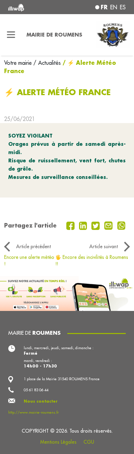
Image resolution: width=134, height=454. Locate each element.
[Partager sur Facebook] (71, 225)
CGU (88, 442)
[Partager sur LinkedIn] (84, 225)
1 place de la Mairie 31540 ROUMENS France (62, 378)
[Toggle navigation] (11, 35)
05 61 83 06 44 (36, 389)
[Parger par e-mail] (109, 225)
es (123, 7)
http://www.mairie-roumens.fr (33, 412)
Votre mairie (18, 62)
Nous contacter (41, 401)
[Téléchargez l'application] (67, 293)
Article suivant (103, 246)
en (113, 7)
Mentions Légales (58, 442)
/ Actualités (47, 62)
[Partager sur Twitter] (96, 225)
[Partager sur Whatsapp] (121, 225)
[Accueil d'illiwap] (30, 7)
